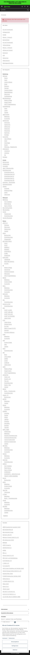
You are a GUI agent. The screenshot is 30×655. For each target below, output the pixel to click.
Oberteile (6, 88)
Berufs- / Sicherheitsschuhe (10, 498)
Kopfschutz (6, 132)
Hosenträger (7, 142)
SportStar (6, 425)
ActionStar (6, 413)
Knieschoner (7, 130)
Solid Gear (5, 459)
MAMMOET (6, 247)
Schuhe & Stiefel (8, 281)
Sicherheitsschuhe (7, 170)
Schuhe (4, 211)
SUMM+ (6, 253)
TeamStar (6, 427)
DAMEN (6, 358)
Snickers (4, 453)
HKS (4, 352)
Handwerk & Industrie (9, 271)
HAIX (4, 340)
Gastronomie (7, 269)
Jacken (6, 110)
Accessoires (7, 457)
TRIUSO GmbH (6, 589)
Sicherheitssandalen (7, 184)
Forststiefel (5, 166)
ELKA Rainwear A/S (7, 560)
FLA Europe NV (6, 565)
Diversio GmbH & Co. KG (8, 555)
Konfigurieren (15, 645)
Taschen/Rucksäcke (7, 217)
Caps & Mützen (7, 138)
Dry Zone (6, 326)
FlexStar (6, 415)
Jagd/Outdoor (6, 114)
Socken (6, 144)
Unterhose (6, 153)
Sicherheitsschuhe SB (9, 180)
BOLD (5, 354)
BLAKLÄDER (5, 257)
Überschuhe (7, 194)
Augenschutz (7, 124)
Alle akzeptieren (15, 641)
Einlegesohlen (7, 239)
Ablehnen (15, 649)
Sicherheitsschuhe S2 (9, 176)
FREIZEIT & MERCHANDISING (11, 476)
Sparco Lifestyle (8, 205)
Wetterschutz (7, 229)
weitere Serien (7, 318)
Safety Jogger (6, 429)
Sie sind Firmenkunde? (8, 29)
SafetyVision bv (6, 578)
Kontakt (4, 34)
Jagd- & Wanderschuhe (8, 168)
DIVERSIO (5, 506)
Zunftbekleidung (8, 96)
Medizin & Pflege (8, 100)
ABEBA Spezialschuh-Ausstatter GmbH (11, 527)
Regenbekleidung (8, 92)
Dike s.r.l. (5, 552)
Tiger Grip (5, 490)
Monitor (4, 389)
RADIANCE (6, 249)
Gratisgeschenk (6, 32)
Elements (6, 330)
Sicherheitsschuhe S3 (9, 178)
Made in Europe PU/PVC (10, 328)
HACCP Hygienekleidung (10, 104)
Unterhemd (7, 151)
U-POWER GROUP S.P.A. (8, 581)
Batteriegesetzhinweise (8, 63)
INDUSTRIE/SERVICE (9, 261)
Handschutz (7, 128)
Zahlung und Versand (7, 50)
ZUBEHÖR (6, 362)
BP (3, 265)
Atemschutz (7, 122)
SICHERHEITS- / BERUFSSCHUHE (12, 474)
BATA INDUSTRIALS (7, 241)
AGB (4, 55)
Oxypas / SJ (5, 395)
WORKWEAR (7, 472)
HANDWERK (7, 259)
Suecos (4, 478)
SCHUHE (6, 263)
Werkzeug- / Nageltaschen (10, 146)
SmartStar (6, 421)
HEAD (4, 348)
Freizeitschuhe (6, 164)
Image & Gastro (7, 102)
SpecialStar (7, 423)
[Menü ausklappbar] (2, 6)
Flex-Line (6, 381)
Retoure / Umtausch (7, 37)
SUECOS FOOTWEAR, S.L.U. (9, 594)
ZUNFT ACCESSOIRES (9, 316)
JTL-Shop (17, 653)
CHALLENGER (7, 356)
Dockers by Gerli (6, 304)
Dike (4, 300)
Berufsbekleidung (7, 98)
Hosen (5, 80)
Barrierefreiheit (6, 39)
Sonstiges (6, 134)
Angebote (5, 515)
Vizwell (4, 500)
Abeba (4, 233)
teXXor (4, 482)
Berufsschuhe (6, 162)
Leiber (4, 366)
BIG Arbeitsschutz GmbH (8, 540)
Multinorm (6, 86)
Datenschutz (12, 638)
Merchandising (6, 209)
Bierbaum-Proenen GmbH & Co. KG (11, 537)
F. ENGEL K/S (6, 563)
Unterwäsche (6, 148)
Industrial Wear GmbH (8, 573)
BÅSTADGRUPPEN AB (8, 529)
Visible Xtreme (7, 322)
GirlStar (6, 417)
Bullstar (4, 277)
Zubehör (6, 112)
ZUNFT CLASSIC (8, 310)
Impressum (4, 638)
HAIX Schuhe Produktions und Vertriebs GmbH (13, 568)
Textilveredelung (6, 45)
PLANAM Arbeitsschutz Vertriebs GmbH (12, 576)
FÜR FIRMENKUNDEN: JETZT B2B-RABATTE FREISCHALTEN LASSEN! (15, 2)
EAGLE (5, 243)
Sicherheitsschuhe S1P (9, 174)
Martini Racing (7, 203)
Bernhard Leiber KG (7, 534)
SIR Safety (5, 445)
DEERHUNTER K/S (7, 547)
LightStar (6, 419)
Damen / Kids (7, 385)
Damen (6, 78)
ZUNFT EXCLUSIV (8, 314)
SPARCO (5, 463)
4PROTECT (5, 223)
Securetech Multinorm (9, 332)
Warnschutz (7, 94)
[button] (22, 6)
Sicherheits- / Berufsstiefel (9, 182)
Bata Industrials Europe (8, 532)
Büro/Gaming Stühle (7, 207)
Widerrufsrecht (6, 60)
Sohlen (5, 192)
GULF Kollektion (8, 201)
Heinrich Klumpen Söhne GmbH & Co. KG (12, 571)
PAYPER (4, 399)
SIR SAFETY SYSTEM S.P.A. (9, 591)
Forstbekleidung (6, 106)
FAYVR (5, 245)
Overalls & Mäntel (8, 90)
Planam (4, 405)
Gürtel (5, 140)
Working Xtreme (8, 324)
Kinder (5, 84)
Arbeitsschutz (6, 120)
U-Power (5, 494)
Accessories (7, 118)
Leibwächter (5, 374)
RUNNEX (5, 411)
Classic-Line (7, 376)
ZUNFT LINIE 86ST (8, 312)
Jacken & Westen (8, 82)
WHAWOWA (7, 255)
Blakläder (5, 542)
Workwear (5, 76)
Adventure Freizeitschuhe (10, 441)
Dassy (4, 285)
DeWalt (4, 550)
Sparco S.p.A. (6, 586)
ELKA (4, 320)
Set (5, 155)
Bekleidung (6, 116)
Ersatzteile (6, 188)
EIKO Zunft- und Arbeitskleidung (10, 558)
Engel (4, 334)
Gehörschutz (7, 126)
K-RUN (6, 360)
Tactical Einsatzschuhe (9, 439)
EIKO (4, 308)
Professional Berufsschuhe (10, 437)
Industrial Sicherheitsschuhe (10, 435)
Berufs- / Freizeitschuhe (9, 391)
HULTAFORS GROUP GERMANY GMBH (11, 596)
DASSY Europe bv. (7, 545)
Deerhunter (5, 293)
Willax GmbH (6, 583)
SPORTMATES (7, 251)
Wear (5, 344)
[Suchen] (28, 10)
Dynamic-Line (7, 378)
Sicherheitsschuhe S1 (9, 172)
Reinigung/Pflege (8, 190)
